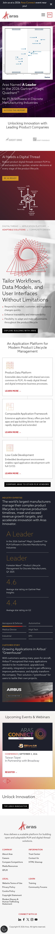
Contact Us (34, 858)
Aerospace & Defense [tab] (12, 623)
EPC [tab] (30, 636)
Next (9, 781)
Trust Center (34, 854)
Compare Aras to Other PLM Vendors (27, 484)
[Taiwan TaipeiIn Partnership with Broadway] (27, 737)
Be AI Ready (10, 178)
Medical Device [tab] (9, 630)
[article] (27, 750)
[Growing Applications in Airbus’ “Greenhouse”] (27, 694)
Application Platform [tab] (34, 226)
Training (32, 883)
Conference (11, 754)
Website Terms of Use (12, 883)
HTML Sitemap (35, 862)
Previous (4, 781)
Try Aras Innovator (15, 806)
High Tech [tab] (33, 630)
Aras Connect (28, 3)
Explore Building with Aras (20, 331)
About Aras (7, 854)
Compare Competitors (12, 862)
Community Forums (38, 887)
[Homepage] (10, 15)
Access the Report (15, 110)
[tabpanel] (27, 284)
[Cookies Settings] (4, 929)
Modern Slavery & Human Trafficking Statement (10, 901)
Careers (5, 858)
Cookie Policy (8, 891)
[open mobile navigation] (43, 14)
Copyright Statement (12, 895)
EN (49, 15)
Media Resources (10, 866)
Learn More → (13, 391)
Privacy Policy (8, 887)
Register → (11, 772)
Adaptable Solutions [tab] (14, 230)
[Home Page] (19, 919)
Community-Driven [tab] (39, 230)
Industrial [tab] (6, 636)
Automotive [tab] (34, 623)
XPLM (5, 870)
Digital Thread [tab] (10, 226)
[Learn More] (9, 365)
